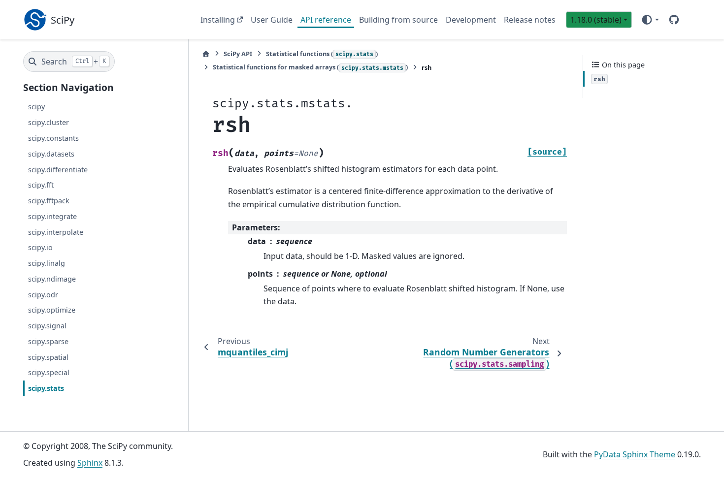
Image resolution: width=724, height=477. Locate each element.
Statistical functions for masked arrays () (310, 67)
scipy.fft (41, 185)
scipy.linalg (46, 263)
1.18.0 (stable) (596, 19)
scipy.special (48, 373)
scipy (36, 107)
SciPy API (238, 53)
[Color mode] (650, 19)
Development (471, 19)
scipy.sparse (48, 341)
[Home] (206, 54)
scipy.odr (43, 294)
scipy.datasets (51, 154)
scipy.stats (46, 388)
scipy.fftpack (48, 200)
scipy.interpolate (55, 232)
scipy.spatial (48, 357)
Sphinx (89, 462)
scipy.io (40, 248)
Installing (217, 19)
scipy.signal (47, 325)
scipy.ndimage (52, 279)
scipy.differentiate (58, 169)
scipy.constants (53, 138)
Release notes (530, 19)
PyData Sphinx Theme (634, 454)
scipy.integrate (52, 216)
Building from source (398, 19)
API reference (325, 19)
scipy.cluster (48, 122)
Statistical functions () (322, 53)
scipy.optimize (51, 310)
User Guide (272, 19)
